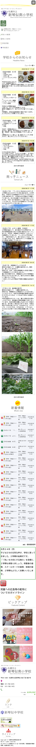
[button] (33, 2)
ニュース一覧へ (30, 65)
